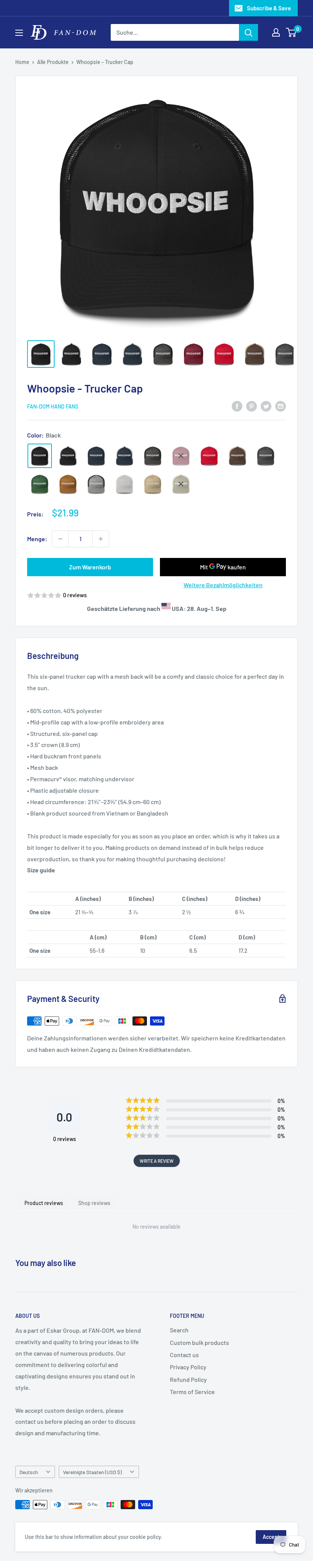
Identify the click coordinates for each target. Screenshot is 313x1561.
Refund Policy (188, 1379)
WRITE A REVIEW (157, 1161)
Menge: (37, 538)
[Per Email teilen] (280, 406)
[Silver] (124, 484)
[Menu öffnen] (19, 33)
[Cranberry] (181, 456)
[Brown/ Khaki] (237, 456)
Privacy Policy (188, 1366)
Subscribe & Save (269, 8)
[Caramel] (68, 484)
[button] (156, 595)
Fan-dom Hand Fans (52, 406)
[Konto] (276, 32)
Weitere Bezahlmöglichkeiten (223, 584)
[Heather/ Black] (96, 484)
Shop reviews (94, 1203)
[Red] (209, 456)
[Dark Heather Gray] (265, 456)
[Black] (39, 456)
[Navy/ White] (124, 456)
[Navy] (96, 456)
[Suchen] (248, 32)
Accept (271, 1537)
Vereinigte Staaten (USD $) (92, 1472)
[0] (291, 32)
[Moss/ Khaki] (181, 484)
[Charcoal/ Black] (152, 456)
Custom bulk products (199, 1342)
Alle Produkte (53, 62)
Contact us (184, 1354)
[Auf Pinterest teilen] (251, 406)
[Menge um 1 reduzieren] (60, 539)
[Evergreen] (39, 484)
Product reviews (43, 1203)
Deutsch (28, 1472)
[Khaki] (152, 484)
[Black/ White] (68, 456)
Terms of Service (192, 1391)
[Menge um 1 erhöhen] (101, 539)
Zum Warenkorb (90, 567)
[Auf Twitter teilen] (266, 406)
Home (22, 62)
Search (179, 1329)
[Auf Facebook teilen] (237, 406)
